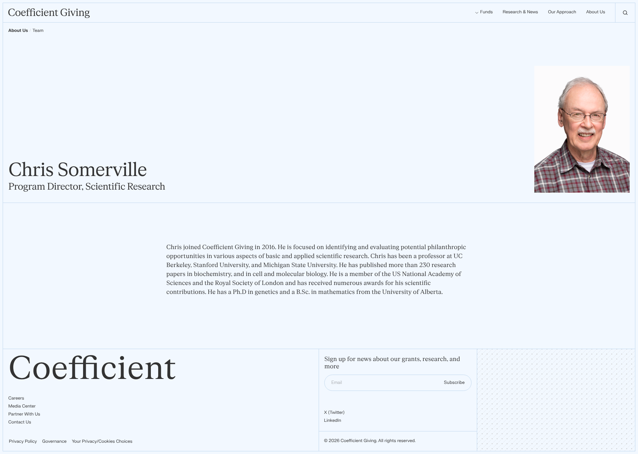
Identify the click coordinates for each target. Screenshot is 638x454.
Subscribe (454, 382)
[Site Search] (625, 12)
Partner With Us (24, 414)
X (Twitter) (334, 412)
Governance (54, 441)
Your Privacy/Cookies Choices (102, 441)
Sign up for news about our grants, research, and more (392, 363)
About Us (18, 31)
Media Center (22, 406)
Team (38, 31)
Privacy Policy (23, 441)
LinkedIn (332, 420)
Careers (16, 398)
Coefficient (92, 368)
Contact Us (19, 422)
